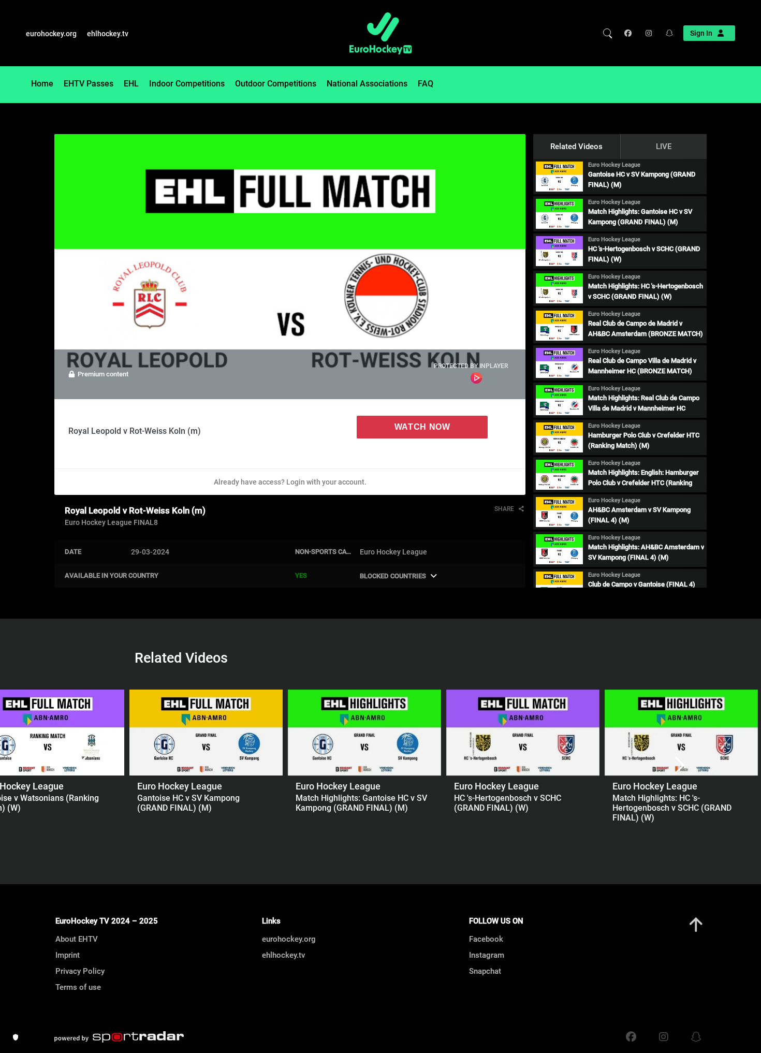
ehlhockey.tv (107, 34)
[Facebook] (630, 33)
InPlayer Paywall (476, 378)
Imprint (67, 955)
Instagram (486, 955)
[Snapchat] (666, 33)
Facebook (486, 939)
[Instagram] (648, 33)
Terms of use (78, 987)
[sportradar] (119, 1037)
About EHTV (76, 939)
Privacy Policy (80, 971)
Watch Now (422, 426)
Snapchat (485, 971)
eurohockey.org (51, 34)
